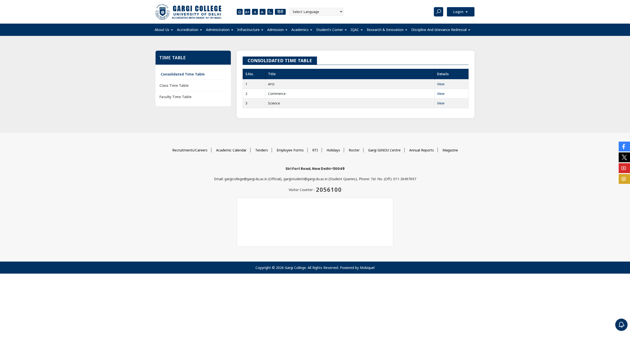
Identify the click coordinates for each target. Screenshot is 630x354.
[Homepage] (240, 12)
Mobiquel (367, 267)
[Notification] (621, 325)
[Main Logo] (188, 12)
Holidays (333, 150)
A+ (247, 12)
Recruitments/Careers (189, 150)
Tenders (261, 150)
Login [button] (459, 11)
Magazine (450, 150)
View (440, 84)
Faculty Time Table (175, 96)
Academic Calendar (231, 150)
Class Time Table (174, 85)
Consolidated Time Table (183, 74)
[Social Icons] (624, 146)
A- (262, 12)
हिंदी (280, 11)
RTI (315, 150)
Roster (354, 150)
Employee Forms (290, 150)
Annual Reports (421, 150)
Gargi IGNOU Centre (384, 150)
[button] (164, 29)
